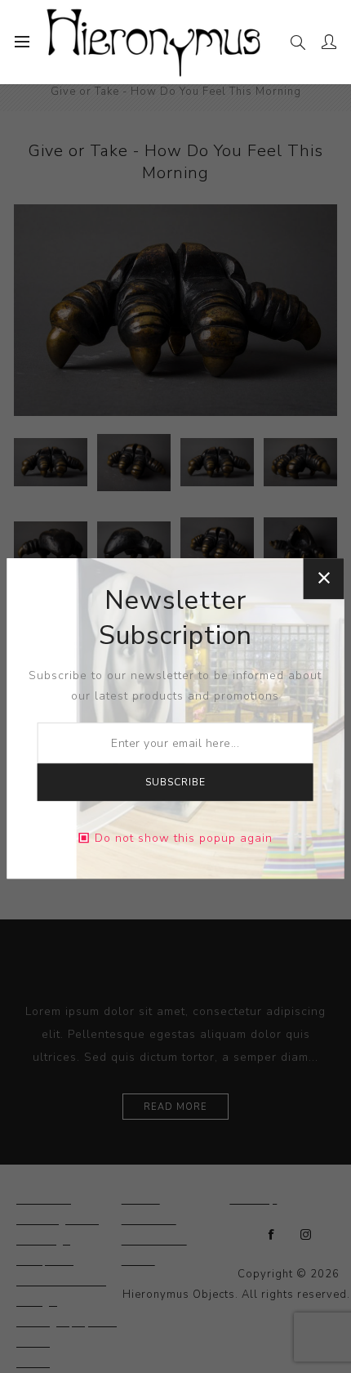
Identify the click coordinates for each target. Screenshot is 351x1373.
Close (323, 578)
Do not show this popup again (184, 838)
